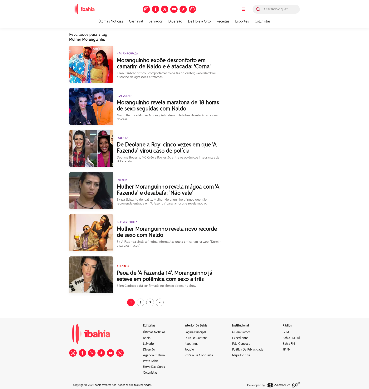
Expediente (240, 338)
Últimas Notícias (110, 21)
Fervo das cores (154, 367)
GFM (286, 332)
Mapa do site (241, 355)
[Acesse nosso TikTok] (183, 9)
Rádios (287, 325)
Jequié (189, 349)
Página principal (195, 332)
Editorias (149, 325)
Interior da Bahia (195, 325)
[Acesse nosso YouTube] (174, 9)
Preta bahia (150, 361)
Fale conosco (241, 344)
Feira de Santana (195, 338)
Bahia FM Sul (291, 338)
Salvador (156, 21)
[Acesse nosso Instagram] (146, 9)
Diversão (175, 21)
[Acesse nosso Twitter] (164, 9)
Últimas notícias (154, 332)
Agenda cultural (154, 355)
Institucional (240, 325)
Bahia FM (289, 344)
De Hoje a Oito (199, 21)
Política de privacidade (247, 349)
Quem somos (241, 332)
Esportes (242, 21)
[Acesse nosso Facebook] (155, 9)
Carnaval (136, 21)
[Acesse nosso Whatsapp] (192, 9)
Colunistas (263, 21)
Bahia (146, 338)
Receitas (222, 21)
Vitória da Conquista (198, 355)
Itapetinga (191, 344)
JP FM (287, 349)
